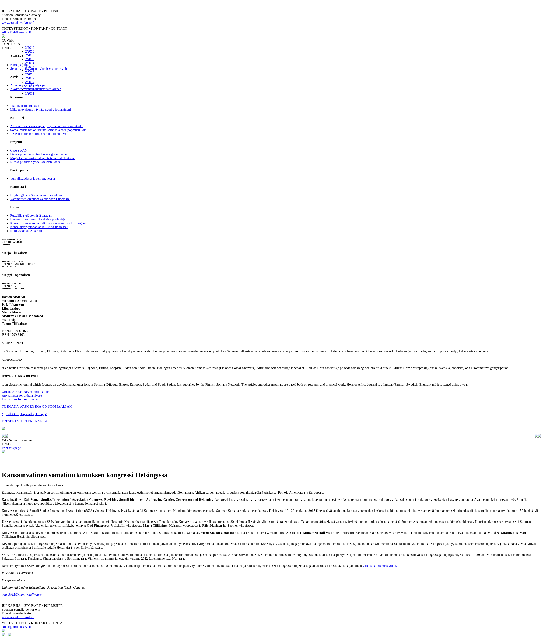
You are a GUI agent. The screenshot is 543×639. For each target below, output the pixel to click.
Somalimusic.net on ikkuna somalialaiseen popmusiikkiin (48, 130)
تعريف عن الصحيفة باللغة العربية (24, 414)
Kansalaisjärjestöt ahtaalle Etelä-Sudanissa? (39, 227)
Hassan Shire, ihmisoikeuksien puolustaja (38, 219)
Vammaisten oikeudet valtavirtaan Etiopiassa (40, 199)
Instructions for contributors (20, 399)
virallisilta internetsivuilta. (379, 566)
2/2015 (29, 59)
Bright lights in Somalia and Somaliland (36, 195)
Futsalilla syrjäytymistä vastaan (31, 215)
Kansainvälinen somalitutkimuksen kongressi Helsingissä (48, 223)
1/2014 (29, 70)
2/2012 (29, 82)
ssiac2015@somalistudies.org (22, 594)
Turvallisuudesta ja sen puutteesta (32, 178)
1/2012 (29, 86)
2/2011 (29, 89)
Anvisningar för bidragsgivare (22, 395)
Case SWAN (18, 150)
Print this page (11, 448)
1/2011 (29, 93)
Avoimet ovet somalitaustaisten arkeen (35, 89)
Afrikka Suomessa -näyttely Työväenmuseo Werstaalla (46, 126)
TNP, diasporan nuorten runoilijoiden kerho (39, 133)
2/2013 (29, 74)
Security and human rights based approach (38, 68)
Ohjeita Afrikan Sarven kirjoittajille (25, 391)
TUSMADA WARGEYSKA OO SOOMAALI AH (37, 406)
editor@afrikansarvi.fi (16, 32)
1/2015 (29, 63)
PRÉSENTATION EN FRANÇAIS (26, 421)
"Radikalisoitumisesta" (25, 105)
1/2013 (29, 78)
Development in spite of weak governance (38, 154)
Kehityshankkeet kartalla (26, 231)
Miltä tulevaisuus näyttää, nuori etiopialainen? (40, 109)
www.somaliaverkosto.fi (18, 22)
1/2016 (29, 55)
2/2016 (29, 47)
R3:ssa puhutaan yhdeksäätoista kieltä (35, 162)
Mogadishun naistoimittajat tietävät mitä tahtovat (42, 158)
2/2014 (29, 66)
